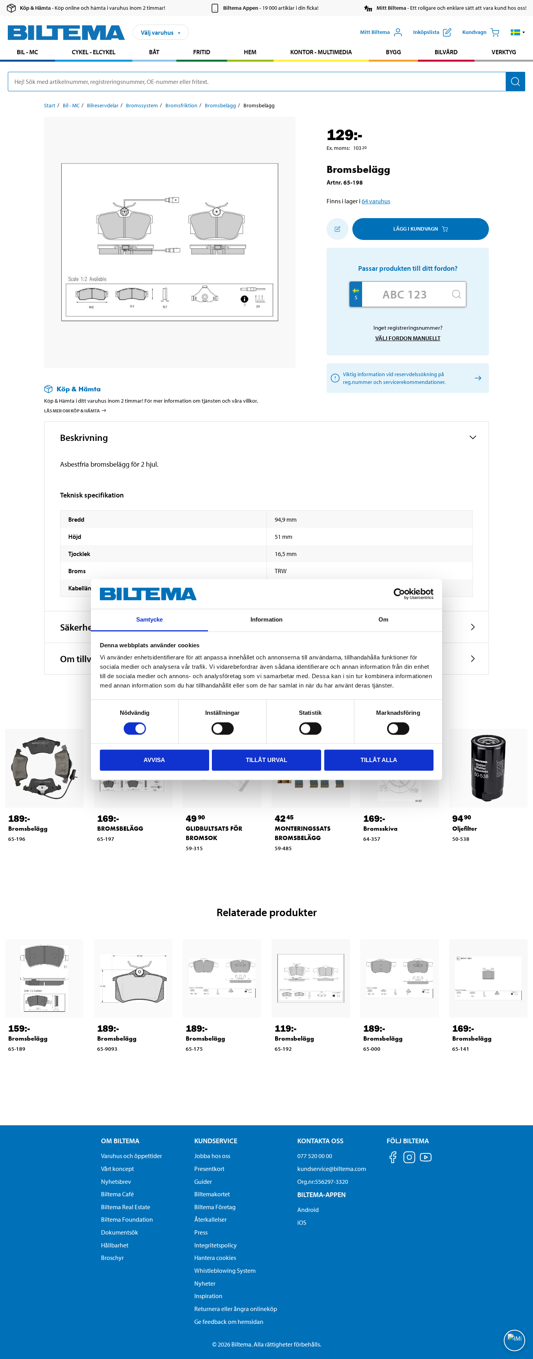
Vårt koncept (117, 1168)
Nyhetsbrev (116, 1181)
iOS (301, 1222)
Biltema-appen (321, 1194)
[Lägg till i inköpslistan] (337, 229)
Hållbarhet (114, 1245)
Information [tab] (266, 619)
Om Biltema (120, 1140)
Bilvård (446, 52)
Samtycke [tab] (149, 619)
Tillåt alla (379, 760)
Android (308, 1209)
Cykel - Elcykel (93, 52)
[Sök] (515, 81)
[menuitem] (27, 53)
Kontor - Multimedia (321, 52)
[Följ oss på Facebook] (393, 1158)
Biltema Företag (215, 1207)
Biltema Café (117, 1194)
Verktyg (504, 52)
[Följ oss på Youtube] (425, 1160)
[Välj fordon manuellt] (476, 378)
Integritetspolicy (215, 1245)
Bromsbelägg (220, 105)
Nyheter (204, 1283)
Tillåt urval (266, 760)
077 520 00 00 (314, 1156)
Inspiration (208, 1296)
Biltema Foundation (127, 1219)
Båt (154, 52)
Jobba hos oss (212, 1156)
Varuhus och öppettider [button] (131, 1156)
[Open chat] (514, 1340)
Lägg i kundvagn (415, 228)
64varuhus (376, 201)
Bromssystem (142, 105)
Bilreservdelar (103, 105)
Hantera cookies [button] (215, 1257)
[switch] (222, 728)
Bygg (393, 52)
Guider (203, 1181)
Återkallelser (210, 1219)
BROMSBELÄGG (120, 828)
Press (201, 1232)
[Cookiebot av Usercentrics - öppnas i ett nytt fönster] (399, 594)
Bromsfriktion (181, 105)
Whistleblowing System (225, 1270)
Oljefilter (464, 828)
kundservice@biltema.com (331, 1168)
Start (49, 105)
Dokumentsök (119, 1232)
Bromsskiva (380, 828)
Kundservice (215, 1140)
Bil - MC (27, 52)
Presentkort (209, 1168)
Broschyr (112, 1257)
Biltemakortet (212, 1194)
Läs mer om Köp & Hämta (72, 411)
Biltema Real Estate (125, 1207)
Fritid (201, 52)
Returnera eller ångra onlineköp (235, 1309)
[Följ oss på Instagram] (409, 1158)
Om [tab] (383, 619)
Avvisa (154, 760)
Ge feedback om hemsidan (228, 1321)
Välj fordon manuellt (408, 338)
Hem (250, 52)
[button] (518, 32)
